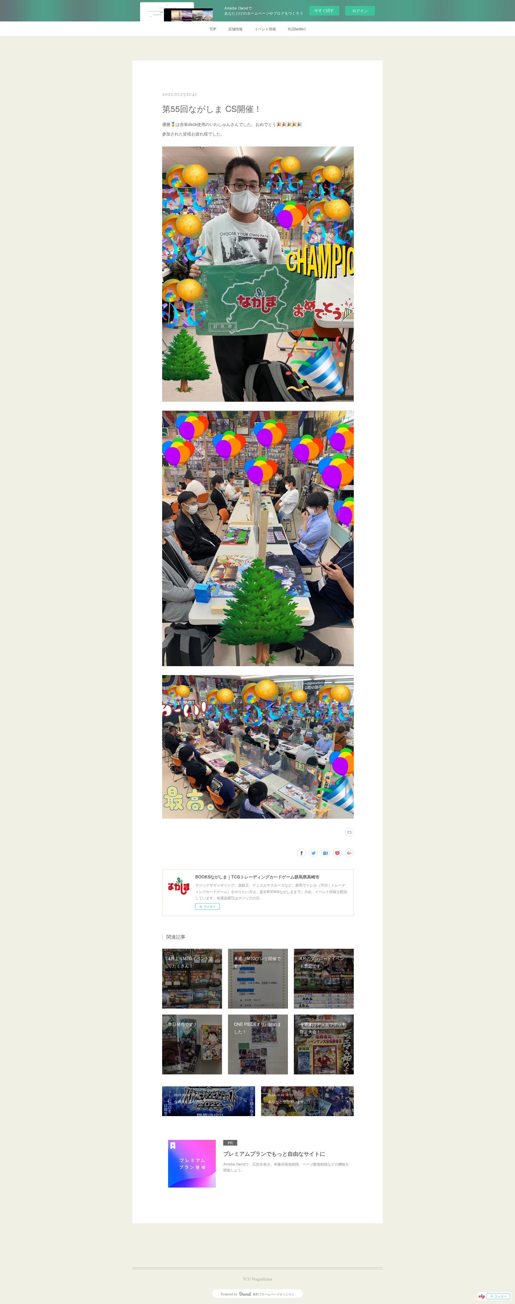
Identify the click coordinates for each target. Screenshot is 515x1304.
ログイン (360, 10)
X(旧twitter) (297, 28)
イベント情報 (265, 28)
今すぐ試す (324, 10)
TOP (212, 28)
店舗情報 (235, 28)
